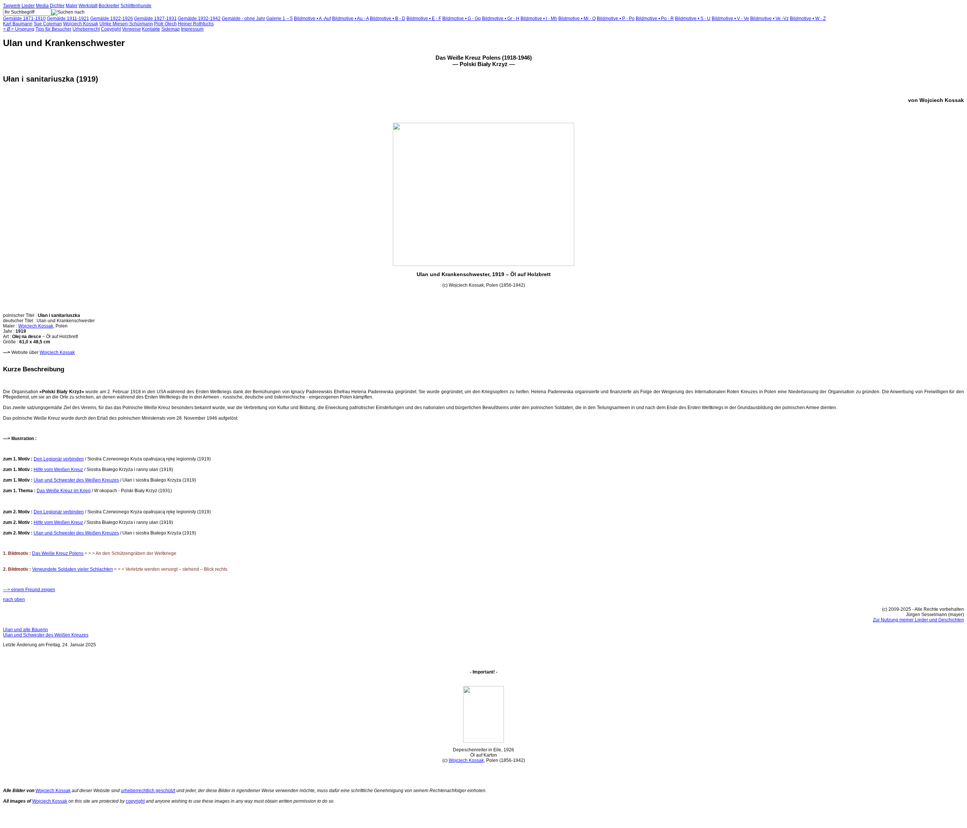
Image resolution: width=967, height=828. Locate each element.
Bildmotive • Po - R (655, 18)
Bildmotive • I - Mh (539, 18)
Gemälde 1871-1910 (24, 18)
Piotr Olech (165, 23)
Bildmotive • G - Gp (461, 18)
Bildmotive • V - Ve (730, 18)
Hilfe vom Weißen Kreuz (58, 469)
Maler (71, 5)
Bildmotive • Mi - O (577, 18)
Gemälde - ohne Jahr (243, 18)
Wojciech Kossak (80, 23)
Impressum (192, 29)
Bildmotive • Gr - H (500, 18)
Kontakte (151, 29)
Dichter (57, 5)
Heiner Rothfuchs (196, 23)
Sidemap (170, 29)
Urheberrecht (86, 29)
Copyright (111, 29)
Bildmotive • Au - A (350, 18)
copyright (135, 801)
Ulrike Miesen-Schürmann (126, 23)
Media (42, 5)
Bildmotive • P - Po (616, 18)
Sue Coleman (48, 23)
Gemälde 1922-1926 (111, 18)
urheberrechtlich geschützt (148, 790)
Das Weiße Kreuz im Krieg (64, 490)
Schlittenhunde (135, 5)
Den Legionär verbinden (59, 459)
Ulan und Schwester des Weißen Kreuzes (76, 480)
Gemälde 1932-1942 (199, 18)
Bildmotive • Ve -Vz (769, 18)
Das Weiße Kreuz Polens (57, 553)
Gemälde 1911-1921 (68, 18)
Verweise (131, 29)
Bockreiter (109, 5)
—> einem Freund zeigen (29, 589)
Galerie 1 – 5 (279, 18)
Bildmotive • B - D (387, 18)
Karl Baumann (17, 23)
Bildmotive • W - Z (808, 18)
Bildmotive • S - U (693, 18)
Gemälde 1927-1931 (155, 18)
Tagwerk (11, 5)
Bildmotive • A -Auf (312, 18)
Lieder (28, 5)
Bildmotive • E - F (423, 18)
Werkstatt (88, 5)
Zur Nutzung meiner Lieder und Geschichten (918, 620)
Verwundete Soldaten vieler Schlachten (72, 569)
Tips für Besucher (53, 29)
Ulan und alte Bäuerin (25, 629)
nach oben (14, 599)
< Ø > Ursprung (18, 29)
